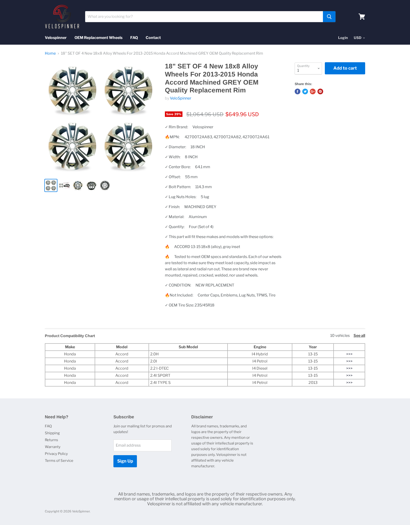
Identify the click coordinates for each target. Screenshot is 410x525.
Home (50, 53)
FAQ (134, 37)
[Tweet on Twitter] (305, 91)
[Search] (329, 16)
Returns (51, 440)
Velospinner (56, 37)
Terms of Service (59, 460)
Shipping (52, 433)
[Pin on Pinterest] (320, 91)
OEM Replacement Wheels (98, 37)
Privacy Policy (56, 454)
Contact (153, 37)
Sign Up (125, 460)
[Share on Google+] (313, 91)
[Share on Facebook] (297, 91)
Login (343, 38)
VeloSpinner (180, 98)
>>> (349, 354)
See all (359, 335)
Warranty (53, 447)
